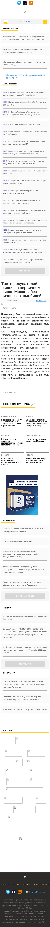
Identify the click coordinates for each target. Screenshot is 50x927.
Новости (41, 300)
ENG (28, 22)
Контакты (45, 884)
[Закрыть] (45, 22)
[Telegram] (19, 4)
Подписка (26, 884)
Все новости (25, 271)
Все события (25, 664)
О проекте (5, 884)
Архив (36, 884)
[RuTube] (25, 4)
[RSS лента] (31, 4)
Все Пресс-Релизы (25, 596)
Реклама (16, 884)
